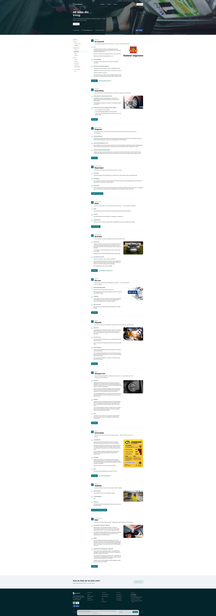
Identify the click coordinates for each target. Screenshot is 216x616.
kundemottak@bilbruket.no (129, 0)
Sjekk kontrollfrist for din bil (104, 80)
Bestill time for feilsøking (97, 193)
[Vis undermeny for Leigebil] (117, 4)
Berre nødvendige (128, 611)
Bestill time (140, 4)
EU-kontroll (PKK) (77, 43)
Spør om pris (118, 594)
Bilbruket (102, 4)
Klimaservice (76, 63)
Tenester (109, 4)
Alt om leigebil (119, 598)
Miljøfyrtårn (89, 598)
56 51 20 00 (120, 0)
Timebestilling (119, 599)
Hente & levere (90, 599)
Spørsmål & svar (119, 596)
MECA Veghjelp (77, 66)
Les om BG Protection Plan (104, 475)
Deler (75, 53)
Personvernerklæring (94, 612)
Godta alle (135, 611)
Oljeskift (75, 61)
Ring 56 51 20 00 (138, 581)
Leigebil (115, 4)
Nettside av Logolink (139, 611)
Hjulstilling (76, 45)
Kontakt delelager (95, 226)
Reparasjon (76, 51)
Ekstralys (76, 55)
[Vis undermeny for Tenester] (111, 4)
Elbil (75, 71)
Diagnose (76, 49)
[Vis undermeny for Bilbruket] (105, 4)
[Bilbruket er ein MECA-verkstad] (139, 30)
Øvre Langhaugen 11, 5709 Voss (137, 601)
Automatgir (76, 64)
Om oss (88, 594)
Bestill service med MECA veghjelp (99, 510)
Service (75, 59)
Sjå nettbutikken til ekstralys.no (105, 270)
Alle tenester (104, 601)
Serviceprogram (105, 596)
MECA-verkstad (90, 596)
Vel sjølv (121, 611)
